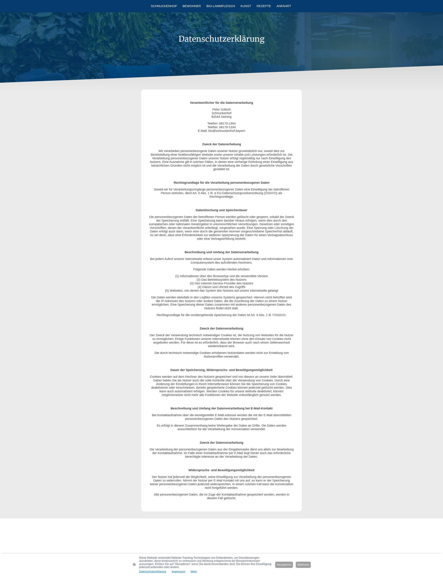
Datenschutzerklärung (152, 571)
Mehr (194, 571)
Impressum (178, 571)
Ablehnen (303, 564)
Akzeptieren (284, 564)
